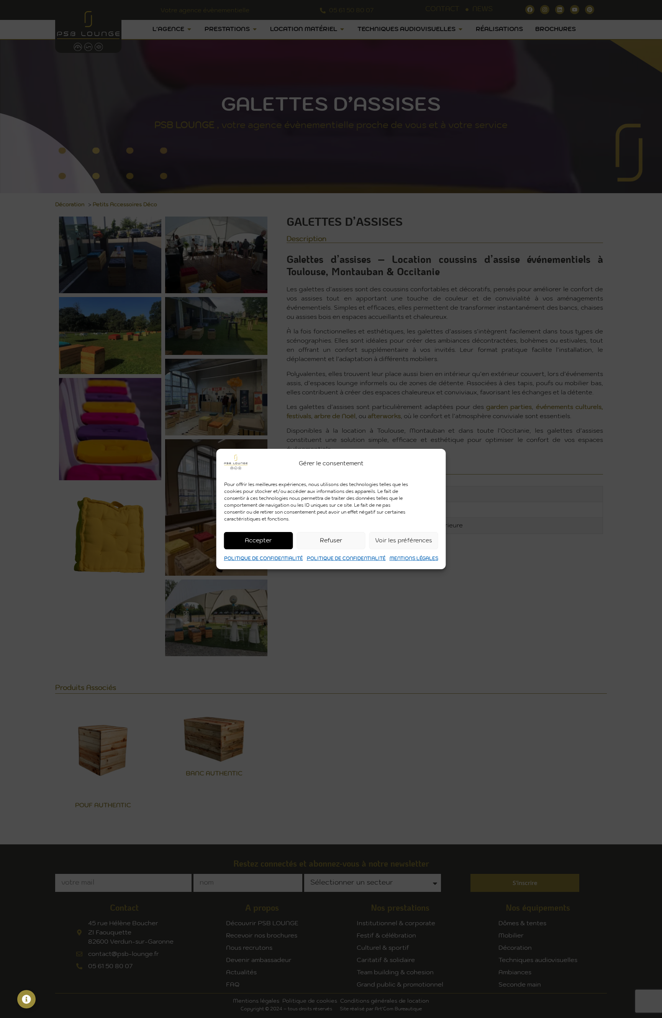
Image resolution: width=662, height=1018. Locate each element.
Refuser (331, 540)
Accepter (258, 540)
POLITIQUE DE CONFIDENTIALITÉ (263, 558)
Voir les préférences (403, 540)
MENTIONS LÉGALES (414, 558)
